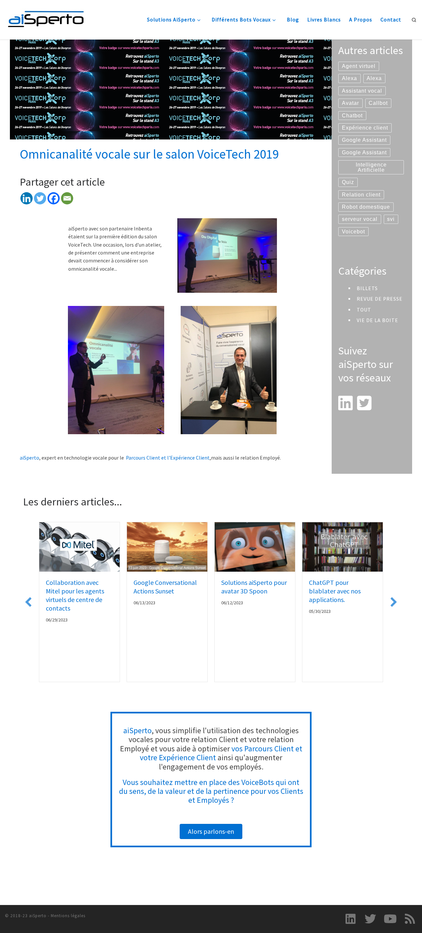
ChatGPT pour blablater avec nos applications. (335, 591)
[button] (28, 602)
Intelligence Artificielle (371, 167)
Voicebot (353, 231)
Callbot (378, 103)
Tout (364, 310)
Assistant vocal (362, 91)
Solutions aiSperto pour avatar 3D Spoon (254, 586)
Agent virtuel (359, 66)
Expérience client (365, 128)
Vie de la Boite (377, 320)
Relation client (361, 194)
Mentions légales (68, 915)
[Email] (67, 198)
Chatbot (352, 115)
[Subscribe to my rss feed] (410, 918)
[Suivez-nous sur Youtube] (390, 918)
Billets (367, 288)
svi (391, 219)
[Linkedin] (26, 198)
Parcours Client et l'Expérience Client (168, 458)
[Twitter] (40, 198)
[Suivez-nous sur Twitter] (370, 918)
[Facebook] (53, 198)
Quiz (348, 182)
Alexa (349, 78)
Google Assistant (364, 140)
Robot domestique (366, 207)
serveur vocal (359, 219)
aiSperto (29, 458)
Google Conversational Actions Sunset (165, 586)
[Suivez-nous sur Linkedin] (351, 918)
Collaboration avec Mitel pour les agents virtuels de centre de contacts (75, 595)
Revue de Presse (380, 299)
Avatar (350, 103)
